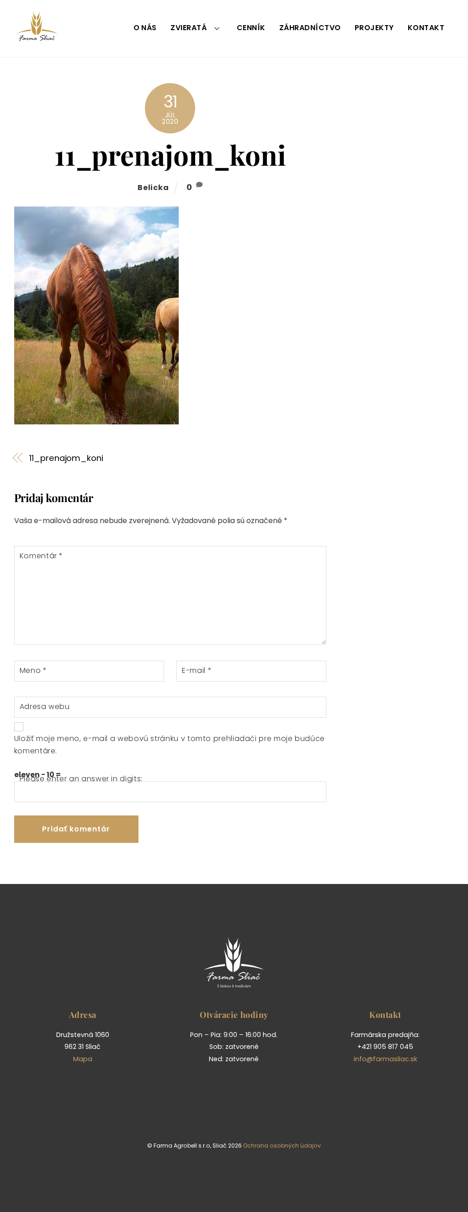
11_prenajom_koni (170, 154)
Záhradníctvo (310, 27)
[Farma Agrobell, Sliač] (37, 37)
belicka (153, 187)
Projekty (374, 27)
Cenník (251, 27)
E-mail (197, 670)
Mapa (82, 1059)
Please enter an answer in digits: (81, 778)
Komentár (41, 555)
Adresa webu (45, 706)
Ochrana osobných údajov (282, 1145)
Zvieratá (188, 27)
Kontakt (426, 27)
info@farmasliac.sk (385, 1059)
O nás (145, 27)
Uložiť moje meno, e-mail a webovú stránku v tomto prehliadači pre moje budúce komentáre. (169, 744)
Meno (33, 670)
